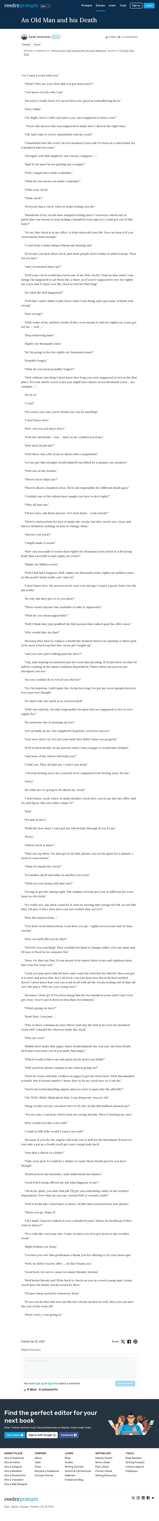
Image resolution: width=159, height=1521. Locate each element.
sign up (39, 1383)
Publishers (132, 1471)
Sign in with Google (40, 1435)
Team (38, 1462)
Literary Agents (135, 1466)
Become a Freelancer (47, 1471)
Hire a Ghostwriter (15, 1475)
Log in (149, 5)
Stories (100, 5)
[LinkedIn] (143, 1498)
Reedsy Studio (103, 1458)
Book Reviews (134, 1458)
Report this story (31, 1349)
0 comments (129, 37)
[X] (133, 1498)
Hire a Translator (14, 1479)
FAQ (6, 1506)
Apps (43, 6)
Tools (123, 5)
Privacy (24, 1506)
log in (51, 1383)
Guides (69, 1462)
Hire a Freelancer (14, 1458)
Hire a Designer (13, 1466)
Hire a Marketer (13, 1471)
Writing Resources (105, 1475)
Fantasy (26, 44)
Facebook (67, 1435)
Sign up (136, 5)
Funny (37, 44)
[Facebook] (148, 1498)
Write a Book (102, 1462)
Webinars (70, 1475)
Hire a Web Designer (15, 1484)
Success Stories (44, 1475)
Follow (56, 37)
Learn (112, 5)
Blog (67, 1458)
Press (38, 1466)
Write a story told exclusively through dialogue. (79, 50)
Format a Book (103, 1471)
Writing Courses (74, 1466)
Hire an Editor (12, 1462)
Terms (14, 1506)
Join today (13, 1435)
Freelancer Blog (74, 1479)
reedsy (21, 6)
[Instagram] (138, 1498)
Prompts (86, 5)
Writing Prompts (135, 1462)
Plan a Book (102, 1466)
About (38, 1458)
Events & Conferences (78, 1471)
